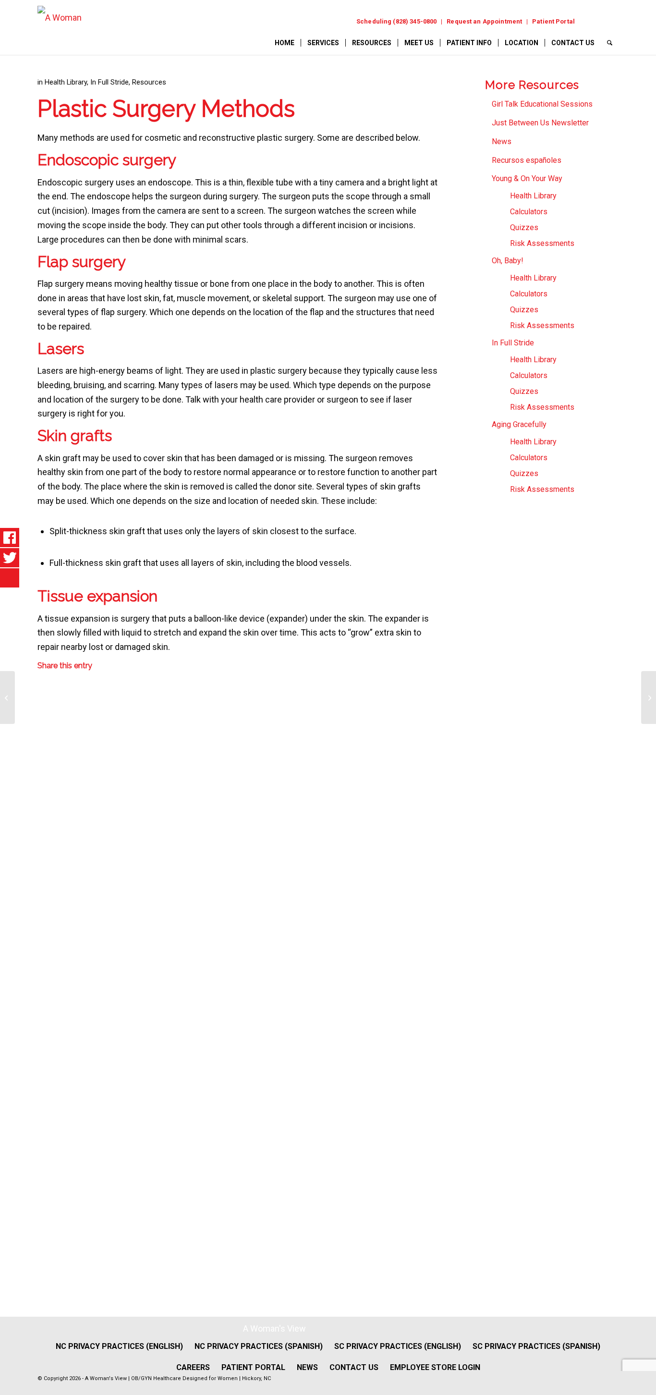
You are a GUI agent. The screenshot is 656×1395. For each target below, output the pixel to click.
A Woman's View (274, 1328)
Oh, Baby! (507, 260)
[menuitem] (397, 21)
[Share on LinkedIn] (44, 952)
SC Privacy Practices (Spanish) (536, 1346)
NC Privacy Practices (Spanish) (258, 1346)
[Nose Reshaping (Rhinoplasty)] (7, 697)
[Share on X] (44, 764)
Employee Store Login (435, 1367)
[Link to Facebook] (589, 21)
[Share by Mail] (44, 1203)
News (501, 141)
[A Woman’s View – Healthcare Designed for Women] (59, 30)
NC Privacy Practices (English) (119, 1346)
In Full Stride (109, 82)
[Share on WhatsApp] (44, 826)
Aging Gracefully (519, 424)
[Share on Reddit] (44, 1141)
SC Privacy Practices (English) (397, 1346)
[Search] (610, 43)
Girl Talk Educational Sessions (542, 104)
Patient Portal (553, 21)
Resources (149, 82)
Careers (193, 1367)
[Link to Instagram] (609, 21)
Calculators (528, 211)
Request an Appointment (484, 21)
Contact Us (353, 1367)
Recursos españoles (526, 160)
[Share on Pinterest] (44, 889)
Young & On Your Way (527, 178)
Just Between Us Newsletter (540, 122)
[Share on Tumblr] (44, 1015)
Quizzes (524, 227)
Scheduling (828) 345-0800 (396, 21)
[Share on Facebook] (44, 701)
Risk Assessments (542, 243)
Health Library (66, 82)
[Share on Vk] (44, 1078)
